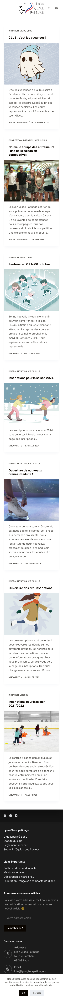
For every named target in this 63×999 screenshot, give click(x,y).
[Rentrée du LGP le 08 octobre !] (31, 290)
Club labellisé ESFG (15, 836)
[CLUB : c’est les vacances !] (31, 63)
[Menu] (5, 8)
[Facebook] (5, 815)
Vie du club (26, 31)
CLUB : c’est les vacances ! (27, 37)
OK (23, 993)
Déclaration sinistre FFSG (19, 876)
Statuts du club (13, 840)
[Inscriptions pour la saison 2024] (31, 404)
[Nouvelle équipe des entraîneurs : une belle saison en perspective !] (31, 180)
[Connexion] (56, 8)
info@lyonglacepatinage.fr (30, 971)
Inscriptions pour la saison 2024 (31, 378)
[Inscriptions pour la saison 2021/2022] (31, 731)
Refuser (37, 993)
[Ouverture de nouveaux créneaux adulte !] (31, 500)
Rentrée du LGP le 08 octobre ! (30, 264)
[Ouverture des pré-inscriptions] (31, 614)
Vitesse (24, 695)
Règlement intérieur (15, 845)
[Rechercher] (49, 8)
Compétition (15, 140)
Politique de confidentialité (20, 868)
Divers (12, 371)
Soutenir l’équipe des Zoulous (22, 849)
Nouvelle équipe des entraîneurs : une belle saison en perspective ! (31, 150)
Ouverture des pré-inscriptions (30, 588)
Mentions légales (14, 872)
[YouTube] (16, 815)
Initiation (14, 31)
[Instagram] (10, 815)
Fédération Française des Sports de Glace (29, 881)
